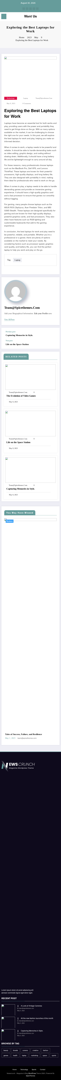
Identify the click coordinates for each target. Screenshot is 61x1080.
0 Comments (27, 103)
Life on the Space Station (17, 344)
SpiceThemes (30, 1076)
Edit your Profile (41, 313)
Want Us (30, 16)
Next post (9, 341)
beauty (6, 1050)
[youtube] (37, 8)
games (6, 1055)
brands (15, 1050)
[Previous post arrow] (54, 333)
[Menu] (3, 16)
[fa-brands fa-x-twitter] (27, 8)
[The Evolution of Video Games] (30, 376)
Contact (42, 1069)
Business (9, 521)
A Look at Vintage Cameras (31, 1005)
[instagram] (34, 8)
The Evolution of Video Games (21, 396)
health (15, 1055)
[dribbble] (30, 8)
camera (25, 1050)
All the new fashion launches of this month (37, 1018)
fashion (45, 1050)
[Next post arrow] (54, 344)
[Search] (52, 17)
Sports (34, 1069)
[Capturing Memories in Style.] (30, 469)
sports (54, 1055)
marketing (34, 1055)
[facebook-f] (23, 8)
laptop (25, 98)
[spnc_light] (57, 17)
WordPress (32, 1073)
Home (14, 1069)
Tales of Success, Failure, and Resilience (23, 734)
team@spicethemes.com (44, 98)
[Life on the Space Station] (30, 423)
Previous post (10, 332)
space (45, 1055)
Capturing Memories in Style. (19, 335)
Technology (11, 98)
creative (35, 1050)
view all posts (9, 320)
